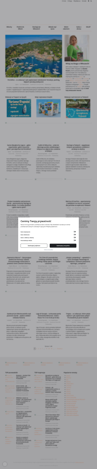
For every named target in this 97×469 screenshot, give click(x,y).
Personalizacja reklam (26, 240)
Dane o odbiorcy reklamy (27, 237)
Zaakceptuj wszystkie (63, 245)
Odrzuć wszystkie (48, 249)
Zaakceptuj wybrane (34, 245)
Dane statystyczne (25, 232)
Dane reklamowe (25, 234)
